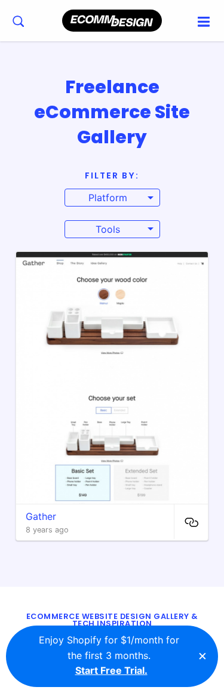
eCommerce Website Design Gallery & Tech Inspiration (112, 620)
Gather (41, 516)
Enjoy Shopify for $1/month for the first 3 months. (109, 655)
